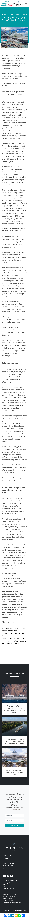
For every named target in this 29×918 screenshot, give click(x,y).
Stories (5, 858)
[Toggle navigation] (26, 4)
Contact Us (7, 855)
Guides (5, 861)
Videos (5, 868)
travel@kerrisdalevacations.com (14, 902)
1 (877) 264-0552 (9, 900)
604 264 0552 (9, 898)
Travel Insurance (9, 863)
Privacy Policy (16, 809)
